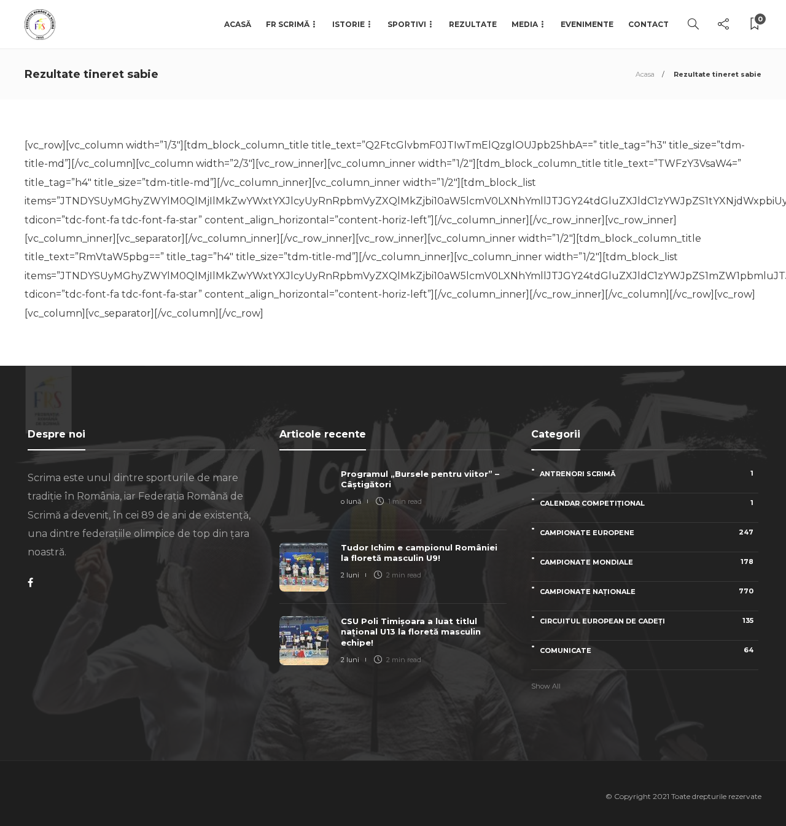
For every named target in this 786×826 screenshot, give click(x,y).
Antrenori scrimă (646, 473)
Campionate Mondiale (646, 561)
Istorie (348, 24)
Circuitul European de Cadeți (646, 620)
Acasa (645, 74)
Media (525, 24)
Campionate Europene (646, 532)
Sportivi (406, 24)
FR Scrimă (287, 24)
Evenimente (587, 24)
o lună (351, 501)
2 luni (350, 575)
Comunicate (646, 650)
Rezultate (473, 24)
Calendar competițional (646, 503)
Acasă (237, 24)
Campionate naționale (646, 591)
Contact (648, 24)
